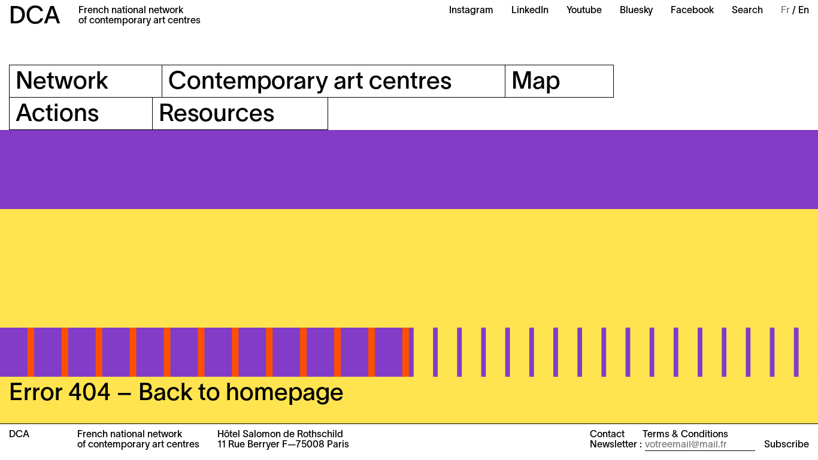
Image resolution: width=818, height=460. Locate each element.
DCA (34, 17)
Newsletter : (616, 445)
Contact (607, 435)
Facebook (692, 11)
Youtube (584, 11)
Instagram (471, 11)
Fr (785, 11)
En (803, 11)
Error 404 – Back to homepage (176, 394)
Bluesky (636, 11)
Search (747, 11)
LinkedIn (530, 11)
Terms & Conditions (685, 435)
